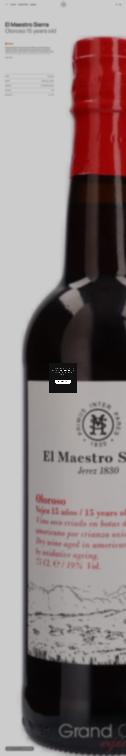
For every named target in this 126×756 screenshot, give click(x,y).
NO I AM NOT (63, 388)
